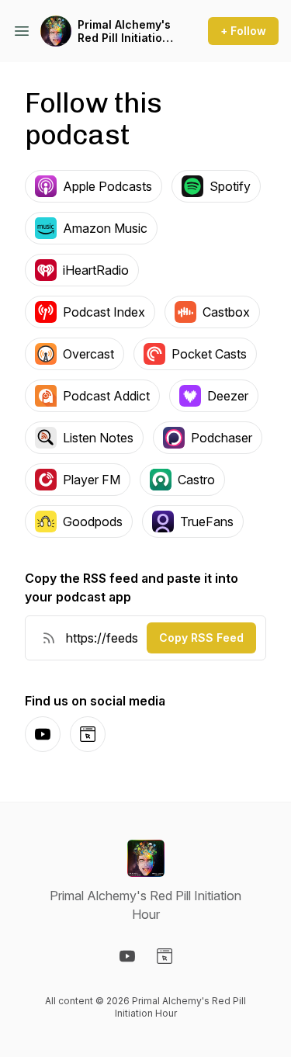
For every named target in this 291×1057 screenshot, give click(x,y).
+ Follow (243, 30)
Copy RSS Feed (201, 637)
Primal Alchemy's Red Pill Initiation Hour (124, 31)
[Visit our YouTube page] (127, 956)
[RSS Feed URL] (49, 638)
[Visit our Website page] (164, 956)
